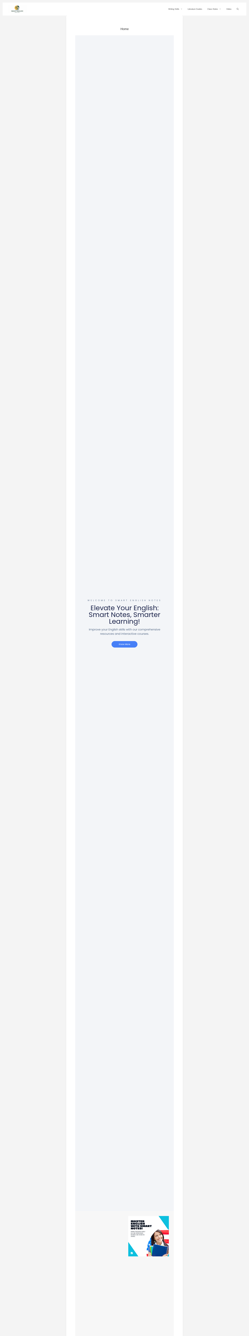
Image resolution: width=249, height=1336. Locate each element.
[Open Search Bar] (237, 9)
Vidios (228, 9)
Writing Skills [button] (173, 9)
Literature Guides (195, 9)
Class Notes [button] (212, 9)
